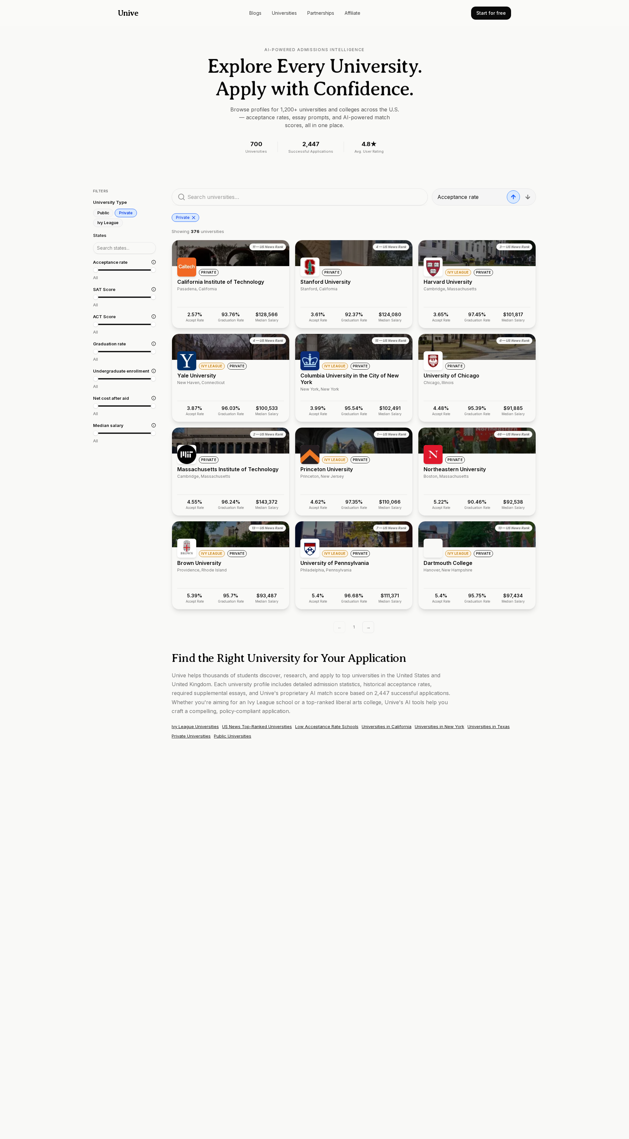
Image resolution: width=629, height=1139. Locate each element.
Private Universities (191, 736)
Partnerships (320, 13)
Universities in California (386, 726)
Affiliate (352, 13)
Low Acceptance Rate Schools (326, 726)
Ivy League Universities (195, 726)
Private (126, 212)
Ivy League (108, 222)
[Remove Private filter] (193, 217)
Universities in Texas (488, 726)
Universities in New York (439, 726)
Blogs (255, 13)
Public (103, 212)
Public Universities (232, 736)
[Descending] (527, 196)
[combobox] (124, 247)
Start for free (491, 13)
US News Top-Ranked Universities (257, 726)
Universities (284, 13)
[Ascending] (513, 196)
